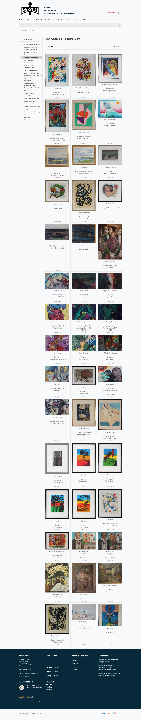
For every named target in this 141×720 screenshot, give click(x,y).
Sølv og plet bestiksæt (31, 88)
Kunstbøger (28, 120)
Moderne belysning (30, 47)
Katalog (30, 19)
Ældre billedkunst (29, 101)
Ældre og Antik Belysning (32, 112)
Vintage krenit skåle (30, 52)
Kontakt (76, 19)
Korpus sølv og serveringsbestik (29, 84)
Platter (26, 109)
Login (84, 19)
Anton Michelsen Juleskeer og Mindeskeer (33, 77)
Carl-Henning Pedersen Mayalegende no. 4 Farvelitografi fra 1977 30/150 (83, 326)
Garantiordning (26, 682)
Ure (25, 115)
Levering (39, 19)
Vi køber (47, 19)
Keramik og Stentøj (30, 50)
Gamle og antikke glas (31, 99)
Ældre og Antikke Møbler (32, 107)
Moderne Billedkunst (31, 58)
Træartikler (27, 55)
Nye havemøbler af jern (32, 104)
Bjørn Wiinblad (29, 60)
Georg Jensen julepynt (31, 73)
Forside (22, 19)
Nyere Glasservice (30, 96)
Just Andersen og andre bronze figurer (32, 64)
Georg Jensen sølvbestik (32, 70)
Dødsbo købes (58, 19)
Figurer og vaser (29, 93)
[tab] (48, 46)
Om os (68, 19)
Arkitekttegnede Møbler (32, 44)
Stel (25, 91)
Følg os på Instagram (31, 713)
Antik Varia (27, 117)
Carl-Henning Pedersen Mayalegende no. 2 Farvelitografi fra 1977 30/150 (110, 326)
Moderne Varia (29, 68)
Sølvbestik (27, 80)
